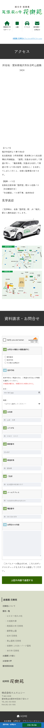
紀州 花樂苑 (12, 635)
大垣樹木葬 (12, 620)
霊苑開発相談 (8, 666)
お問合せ (17, 721)
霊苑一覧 (6, 611)
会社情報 (7, 721)
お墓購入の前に (9, 655)
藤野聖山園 (12, 630)
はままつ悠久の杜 (14, 615)
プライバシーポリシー (32, 721)
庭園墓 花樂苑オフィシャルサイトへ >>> (27, 38)
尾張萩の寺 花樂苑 (15, 625)
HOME (23, 716)
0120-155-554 (32, 725)
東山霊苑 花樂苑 (14, 640)
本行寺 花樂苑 (13, 650)
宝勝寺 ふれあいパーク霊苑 (19, 645)
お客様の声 (7, 661)
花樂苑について (9, 606)
